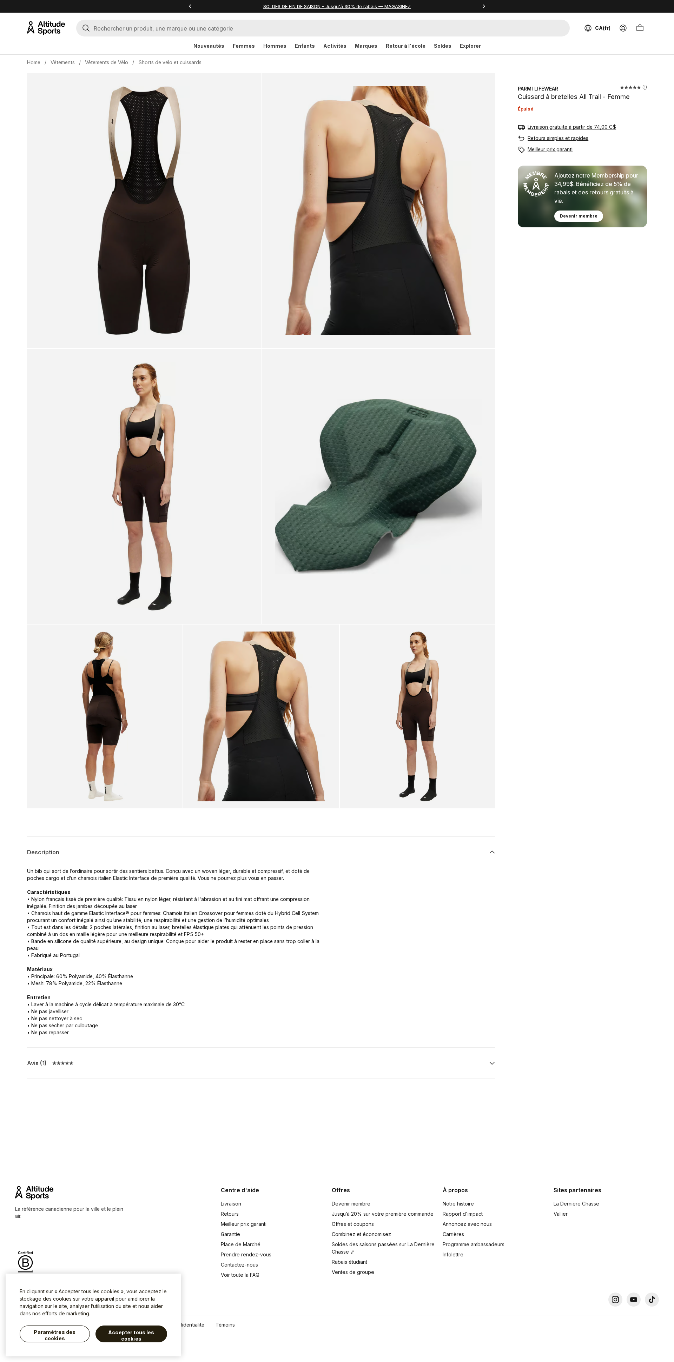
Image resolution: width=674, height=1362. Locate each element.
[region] (93, 1315)
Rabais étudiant (349, 1262)
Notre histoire (458, 1204)
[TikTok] (652, 1300)
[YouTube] (634, 1300)
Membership (608, 175)
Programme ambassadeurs (473, 1244)
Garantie (230, 1234)
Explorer (470, 46)
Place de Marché (240, 1244)
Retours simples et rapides (558, 138)
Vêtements (63, 62)
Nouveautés (208, 46)
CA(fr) (602, 28)
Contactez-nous (239, 1265)
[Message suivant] (483, 6)
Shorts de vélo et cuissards (169, 62)
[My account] (623, 28)
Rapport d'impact (463, 1214)
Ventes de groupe (353, 1272)
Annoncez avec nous (467, 1224)
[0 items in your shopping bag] (640, 28)
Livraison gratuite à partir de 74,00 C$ (572, 127)
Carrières (453, 1234)
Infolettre (453, 1254)
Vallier (561, 1214)
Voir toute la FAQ (240, 1275)
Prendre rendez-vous (246, 1254)
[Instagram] (615, 1300)
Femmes (244, 46)
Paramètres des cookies (54, 1335)
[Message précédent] (190, 6)
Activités (334, 46)
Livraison (231, 1204)
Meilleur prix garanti (550, 149)
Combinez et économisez (361, 1234)
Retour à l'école (405, 46)
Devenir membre (578, 216)
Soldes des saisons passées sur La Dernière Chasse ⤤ (383, 1248)
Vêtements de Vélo (106, 62)
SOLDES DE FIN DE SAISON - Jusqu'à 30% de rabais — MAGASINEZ (337, 6)
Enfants (305, 46)
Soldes (442, 46)
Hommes (274, 46)
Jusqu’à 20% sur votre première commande (383, 1214)
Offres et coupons (353, 1224)
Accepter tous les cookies (131, 1335)
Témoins (225, 1325)
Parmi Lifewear (538, 89)
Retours (230, 1214)
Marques (366, 46)
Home (33, 62)
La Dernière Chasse (576, 1204)
